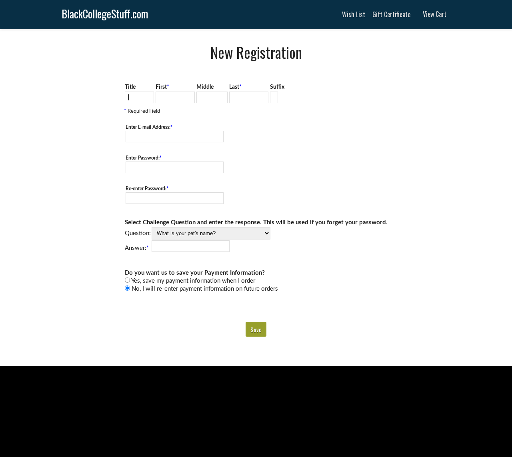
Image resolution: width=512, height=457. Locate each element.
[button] (256, 329)
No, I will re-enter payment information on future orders (204, 289)
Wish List (353, 14)
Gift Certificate (391, 14)
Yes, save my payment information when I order (192, 281)
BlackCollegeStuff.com (105, 14)
